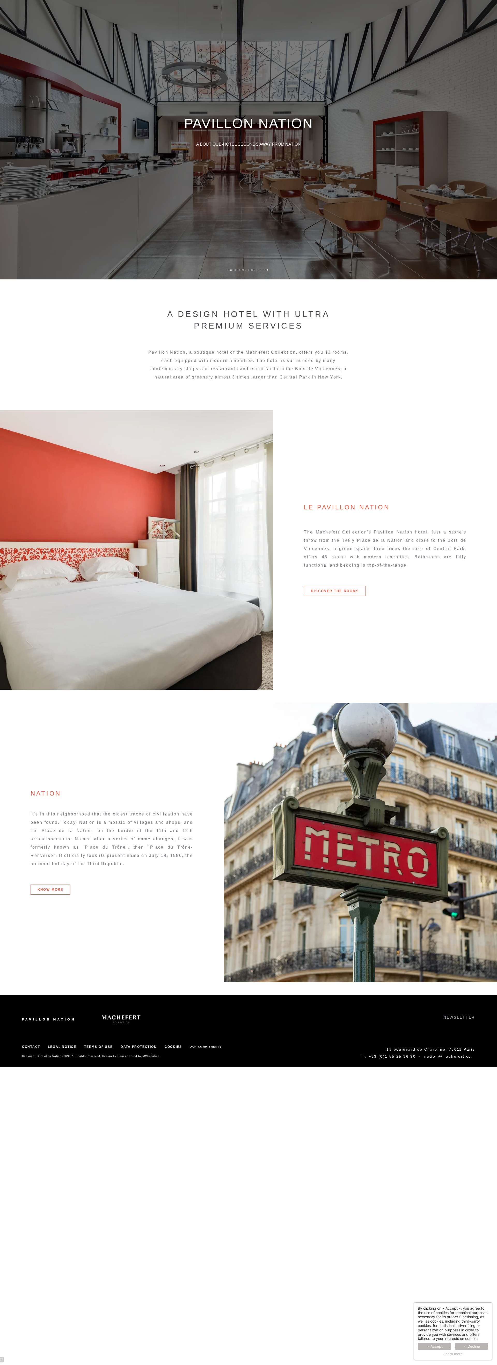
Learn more (453, 1354)
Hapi (121, 1056)
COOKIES (173, 1047)
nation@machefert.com (449, 1056)
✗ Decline (471, 1346)
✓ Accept (434, 1346)
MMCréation (151, 1056)
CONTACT (31, 1047)
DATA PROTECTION (139, 1047)
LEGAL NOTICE (62, 1047)
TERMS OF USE (98, 1047)
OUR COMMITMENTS (206, 1046)
